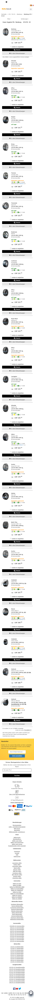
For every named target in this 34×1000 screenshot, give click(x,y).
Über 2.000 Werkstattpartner (17, 794)
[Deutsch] (31, 5)
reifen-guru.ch (20, 997)
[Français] (33, 5)
